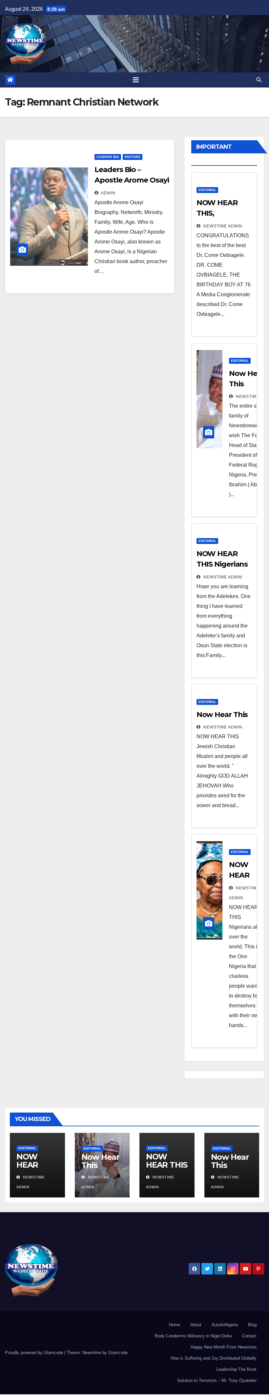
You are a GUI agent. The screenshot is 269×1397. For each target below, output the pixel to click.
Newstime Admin (222, 226)
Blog (252, 1324)
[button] (258, 80)
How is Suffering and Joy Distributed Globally (214, 1358)
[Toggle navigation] (136, 80)
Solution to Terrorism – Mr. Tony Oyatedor (217, 1380)
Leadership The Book (236, 1369)
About (195, 1324)
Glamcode (118, 1352)
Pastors (132, 157)
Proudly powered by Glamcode (34, 1352)
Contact (249, 1335)
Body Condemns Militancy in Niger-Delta (193, 1335)
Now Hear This (222, 714)
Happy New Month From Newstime (224, 1347)
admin (107, 193)
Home (174, 1324)
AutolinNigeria (225, 1324)
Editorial (207, 190)
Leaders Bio (107, 157)
